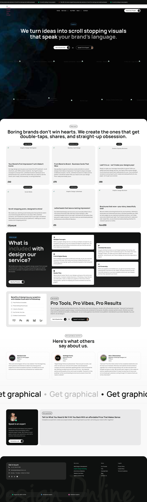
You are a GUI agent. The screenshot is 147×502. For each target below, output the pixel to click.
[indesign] (34, 320)
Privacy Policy (121, 466)
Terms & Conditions (122, 471)
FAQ (102, 468)
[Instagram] (12, 476)
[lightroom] (41, 320)
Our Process (104, 466)
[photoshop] (21, 320)
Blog (102, 473)
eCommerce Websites (79, 471)
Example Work (104, 471)
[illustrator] (27, 320)
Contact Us (104, 475)
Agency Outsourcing (79, 475)
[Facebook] (9, 476)
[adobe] (14, 320)
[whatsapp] (15, 476)
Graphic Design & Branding (80, 468)
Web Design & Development (80, 466)
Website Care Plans (78, 473)
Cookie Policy (121, 468)
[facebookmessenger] (18, 476)
